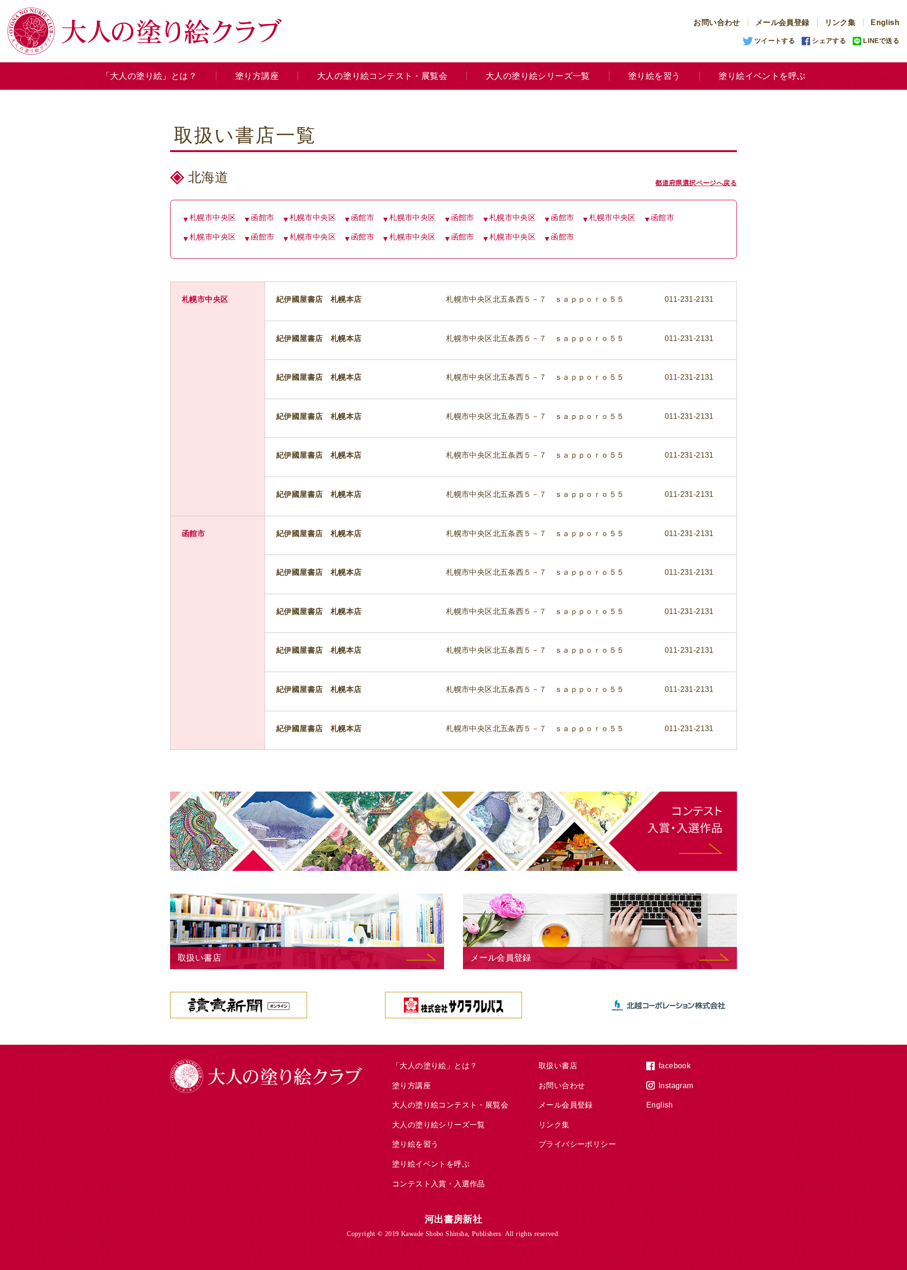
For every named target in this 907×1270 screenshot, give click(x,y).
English (885, 22)
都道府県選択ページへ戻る (696, 183)
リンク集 (840, 22)
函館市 (262, 217)
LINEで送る (881, 40)
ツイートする (774, 40)
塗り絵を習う (654, 76)
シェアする (829, 40)
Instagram (676, 1086)
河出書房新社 (453, 1219)
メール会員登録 (782, 22)
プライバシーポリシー (577, 1144)
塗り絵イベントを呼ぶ (762, 76)
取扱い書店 (558, 1066)
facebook (675, 1066)
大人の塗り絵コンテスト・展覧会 (382, 76)
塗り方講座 (257, 76)
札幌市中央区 (212, 217)
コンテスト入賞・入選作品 (438, 1184)
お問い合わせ (716, 22)
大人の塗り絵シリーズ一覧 (538, 76)
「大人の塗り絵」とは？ (149, 76)
